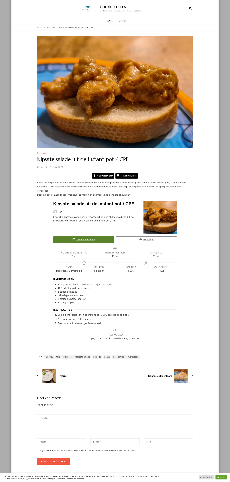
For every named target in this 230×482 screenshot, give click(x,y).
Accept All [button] (221, 477)
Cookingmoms (113, 6)
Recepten (108, 21)
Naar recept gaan (104, 175)
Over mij (123, 21)
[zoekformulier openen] (190, 8)
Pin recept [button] (148, 239)
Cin (38, 167)
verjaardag (133, 356)
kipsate (68, 356)
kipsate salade (83, 356)
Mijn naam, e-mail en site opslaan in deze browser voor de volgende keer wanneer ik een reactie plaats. (88, 450)
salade (98, 356)
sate (108, 356)
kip (58, 356)
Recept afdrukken (128, 175)
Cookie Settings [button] (206, 477)
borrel (50, 356)
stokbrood (119, 356)
